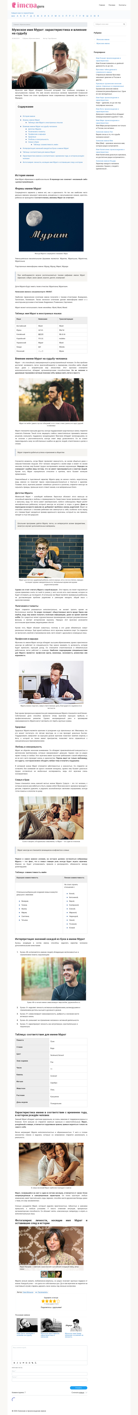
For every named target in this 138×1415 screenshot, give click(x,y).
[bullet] (29, 1363)
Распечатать (42, 1292)
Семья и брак (33, 142)
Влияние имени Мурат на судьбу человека (40, 126)
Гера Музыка (28, 1292)
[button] (21, 1248)
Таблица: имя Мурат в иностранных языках (45, 123)
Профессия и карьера (37, 134)
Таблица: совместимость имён (46, 145)
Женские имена (102, 39)
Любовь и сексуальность (38, 139)
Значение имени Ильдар (106, 161)
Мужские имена (25, 24)
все (13, 16)
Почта (14, 1377)
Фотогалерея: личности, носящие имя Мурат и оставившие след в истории (53, 162)
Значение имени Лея (104, 132)
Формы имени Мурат (31, 120)
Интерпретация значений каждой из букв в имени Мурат (46, 148)
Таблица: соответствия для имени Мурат (39, 152)
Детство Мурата (34, 129)
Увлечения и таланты (36, 132)
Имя (14, 1371)
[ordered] (26, 1363)
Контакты (122, 5)
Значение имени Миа (104, 141)
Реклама (112, 5)
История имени (29, 116)
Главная (102, 5)
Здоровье (32, 137)
